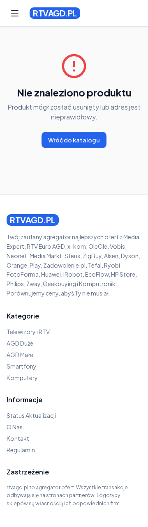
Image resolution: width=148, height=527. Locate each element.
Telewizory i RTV (28, 331)
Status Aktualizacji (31, 415)
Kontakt (18, 438)
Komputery (22, 377)
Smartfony (22, 366)
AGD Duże (20, 343)
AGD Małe (20, 354)
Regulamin (21, 450)
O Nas (15, 427)
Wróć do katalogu (74, 140)
